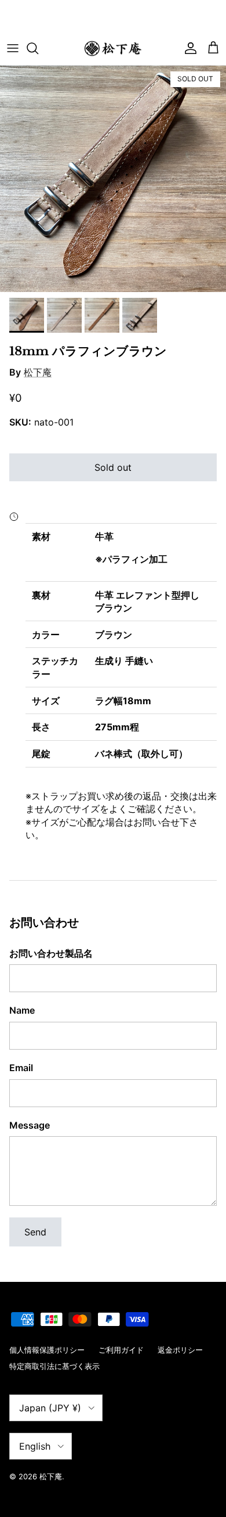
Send (35, 1232)
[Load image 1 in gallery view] (113, 179)
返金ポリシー (180, 1349)
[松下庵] (113, 48)
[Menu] (12, 48)
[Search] (38, 48)
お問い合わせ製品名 (51, 953)
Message (29, 1125)
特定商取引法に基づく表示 (54, 1366)
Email (21, 1067)
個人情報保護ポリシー (47, 1349)
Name (22, 1010)
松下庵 (38, 372)
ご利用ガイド (121, 1349)
